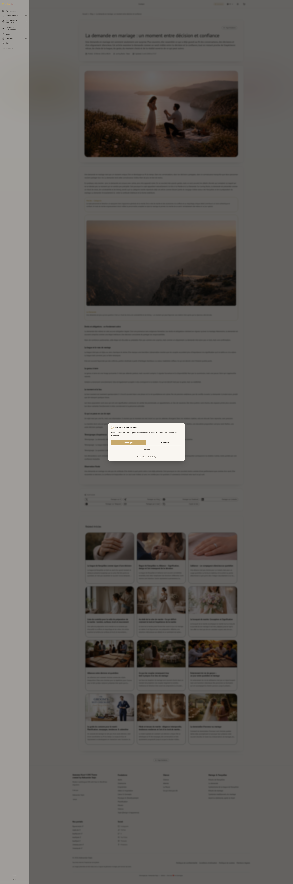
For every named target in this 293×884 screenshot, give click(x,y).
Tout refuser (164, 443)
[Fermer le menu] (24, 4)
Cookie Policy (152, 457)
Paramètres (146, 449)
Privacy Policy (141, 457)
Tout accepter (128, 443)
